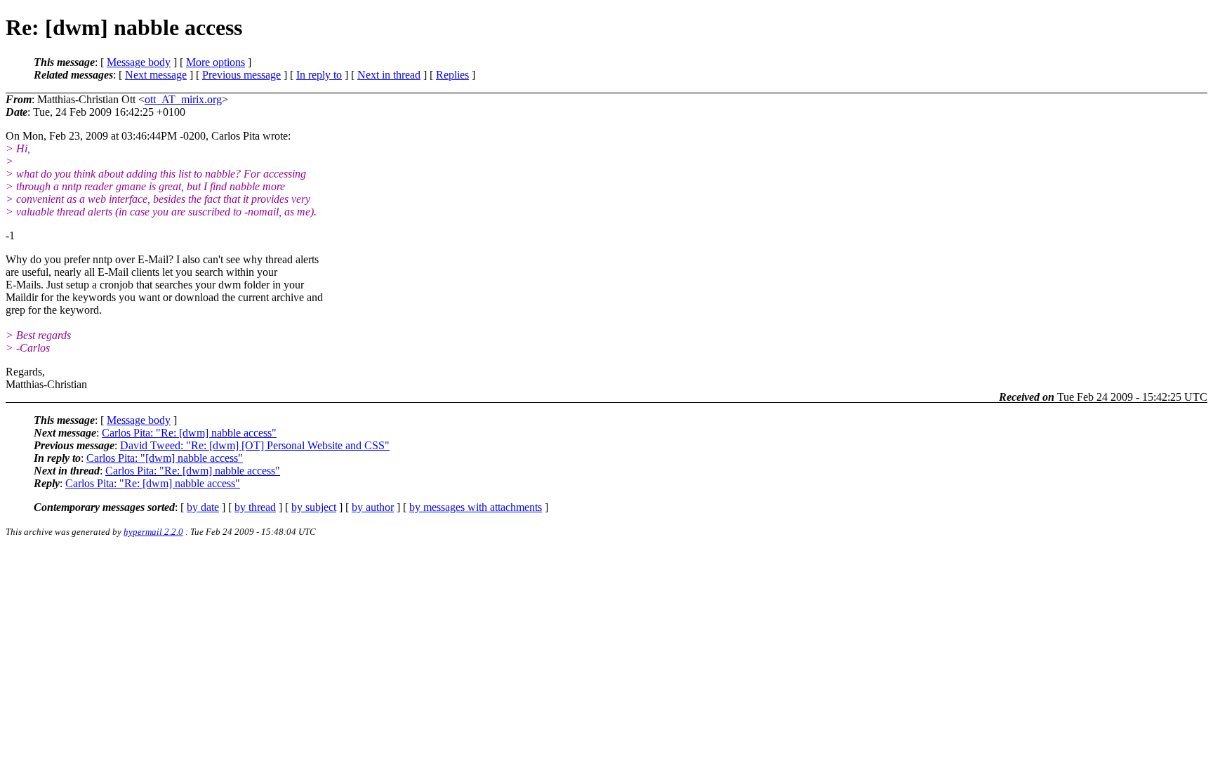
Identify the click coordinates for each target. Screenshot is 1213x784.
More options (215, 62)
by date (203, 507)
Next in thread (388, 75)
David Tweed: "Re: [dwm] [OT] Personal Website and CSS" (255, 445)
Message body (139, 62)
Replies (452, 75)
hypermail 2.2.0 (153, 531)
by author (373, 507)
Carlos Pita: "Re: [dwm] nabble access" (189, 433)
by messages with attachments (475, 507)
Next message (156, 75)
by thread (255, 507)
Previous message (241, 75)
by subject (313, 507)
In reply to (319, 75)
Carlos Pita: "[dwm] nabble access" (164, 458)
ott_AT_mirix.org (183, 99)
